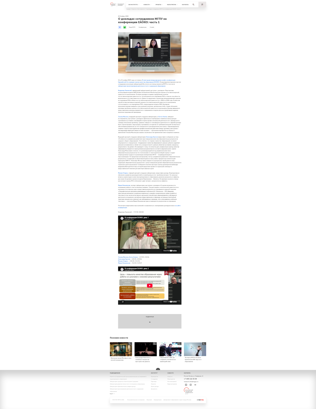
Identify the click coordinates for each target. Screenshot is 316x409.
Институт (154, 373)
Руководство (154, 376)
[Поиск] (193, 4)
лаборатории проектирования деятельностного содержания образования (141, 86)
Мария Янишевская (124, 185)
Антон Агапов (162, 116)
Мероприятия (171, 379)
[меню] (202, 4)
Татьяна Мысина (123, 116)
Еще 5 (111, 393)
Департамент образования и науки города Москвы (177, 399)
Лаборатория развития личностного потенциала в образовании (127, 384)
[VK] (191, 385)
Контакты (185, 4)
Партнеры (153, 381)
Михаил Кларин (123, 173)
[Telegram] (186, 385)
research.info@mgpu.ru (191, 381)
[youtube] (195, 385)
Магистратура (171, 4)
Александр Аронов (152, 137)
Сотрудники (154, 379)
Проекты (158, 4)
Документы (154, 389)
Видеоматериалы (172, 384)
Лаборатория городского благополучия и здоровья (124, 381)
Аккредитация (157, 399)
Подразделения (115, 373)
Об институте (133, 4)
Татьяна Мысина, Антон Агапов (128, 257)
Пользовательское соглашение (136, 399)
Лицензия (149, 399)
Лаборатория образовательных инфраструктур (122, 386)
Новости (147, 4)
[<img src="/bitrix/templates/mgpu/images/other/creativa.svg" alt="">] (198, 399)
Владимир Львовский (125, 90)
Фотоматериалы (172, 381)
